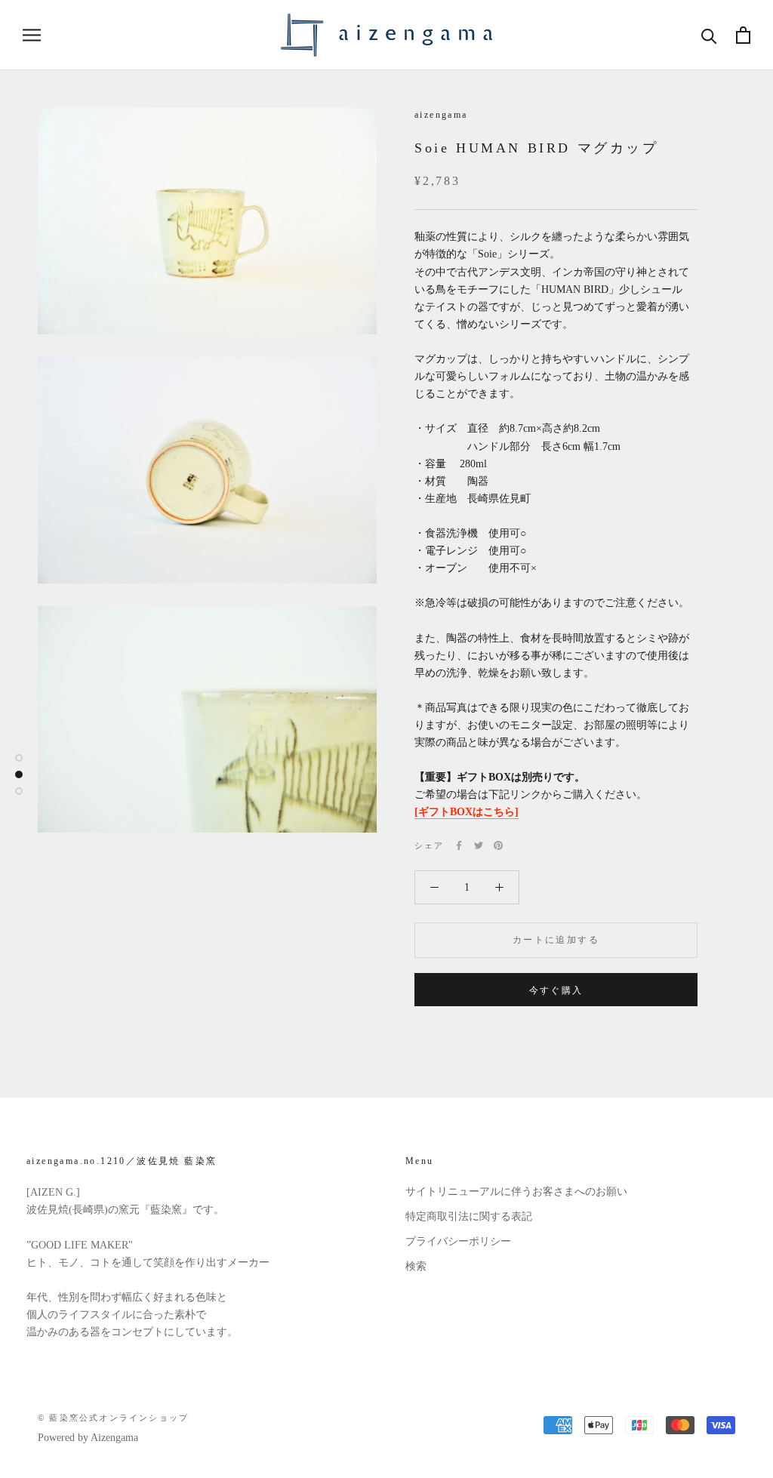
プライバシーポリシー (458, 1241)
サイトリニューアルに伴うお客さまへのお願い (516, 1191)
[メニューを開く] (32, 35)
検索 (416, 1266)
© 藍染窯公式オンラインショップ (113, 1417)
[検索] (709, 35)
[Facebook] (458, 845)
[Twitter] (478, 845)
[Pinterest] (498, 845)
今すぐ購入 (556, 990)
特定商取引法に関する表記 (468, 1216)
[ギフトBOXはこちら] (466, 812)
